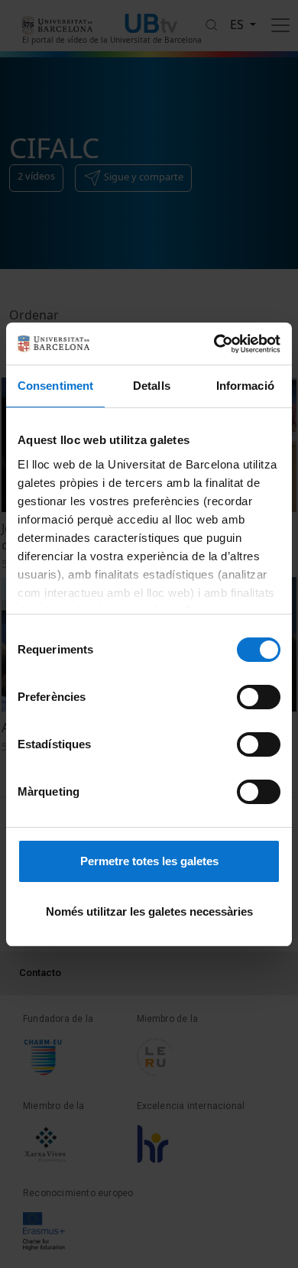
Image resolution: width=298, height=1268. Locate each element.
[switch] (258, 697)
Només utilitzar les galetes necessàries (149, 911)
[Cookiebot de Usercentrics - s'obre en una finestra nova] (214, 344)
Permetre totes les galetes (149, 861)
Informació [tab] (245, 385)
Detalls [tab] (151, 385)
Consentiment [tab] (55, 385)
